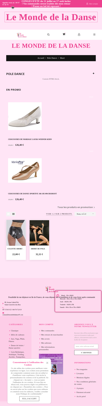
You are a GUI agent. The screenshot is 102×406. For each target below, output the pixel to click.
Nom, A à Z (81, 214)
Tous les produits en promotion (76, 207)
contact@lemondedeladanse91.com (12, 315)
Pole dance (15, 73)
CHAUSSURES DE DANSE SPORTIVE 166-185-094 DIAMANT (32, 194)
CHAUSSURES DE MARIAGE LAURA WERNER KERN (30, 139)
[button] (13, 7)
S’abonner (86, 353)
